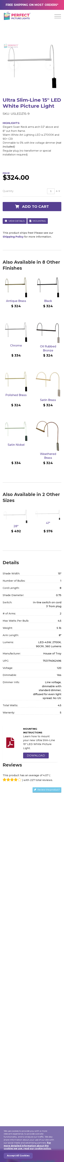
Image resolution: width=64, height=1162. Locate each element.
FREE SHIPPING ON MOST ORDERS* (32, 5)
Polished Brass (16, 395)
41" (48, 523)
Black (48, 301)
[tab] (32, 191)
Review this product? (48, 789)
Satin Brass (48, 400)
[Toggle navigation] (58, 16)
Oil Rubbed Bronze (48, 348)
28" (16, 526)
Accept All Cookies (18, 1155)
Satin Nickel (16, 444)
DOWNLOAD (36, 755)
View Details (16, 220)
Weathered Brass (48, 455)
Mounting (39, 220)
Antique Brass (16, 301)
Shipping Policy (13, 236)
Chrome (16, 345)
